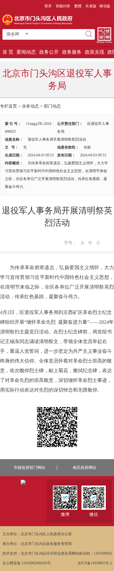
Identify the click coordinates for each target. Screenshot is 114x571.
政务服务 (71, 52)
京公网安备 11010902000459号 (26, 563)
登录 (48, 6)
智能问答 (63, 6)
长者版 (90, 6)
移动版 (104, 6)
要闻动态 (26, 52)
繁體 (77, 6)
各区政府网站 (84, 467)
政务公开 (49, 52)
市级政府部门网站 (29, 467)
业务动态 (30, 106)
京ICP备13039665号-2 (95, 563)
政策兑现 (94, 52)
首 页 (7, 52)
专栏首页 (8, 106)
